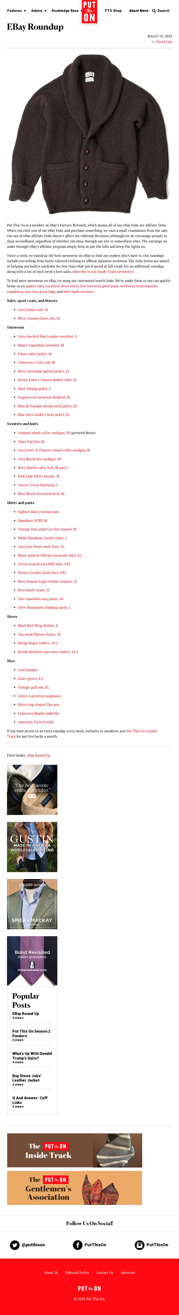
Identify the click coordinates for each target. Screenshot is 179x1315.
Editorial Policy (77, 1272)
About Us (51, 1272)
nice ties (31, 291)
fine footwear (90, 286)
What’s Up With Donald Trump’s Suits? (32, 1055)
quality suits (35, 286)
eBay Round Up (38, 755)
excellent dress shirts (62, 286)
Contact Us (104, 1272)
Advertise (127, 1272)
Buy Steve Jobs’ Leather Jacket (26, 1078)
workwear (127, 286)
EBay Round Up (25, 1013)
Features (14, 11)
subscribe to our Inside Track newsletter (103, 271)
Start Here (138, 10)
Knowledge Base (65, 11)
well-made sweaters (78, 291)
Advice (36, 11)
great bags (47, 291)
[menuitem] (15, 11)
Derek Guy (164, 41)
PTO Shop (113, 11)
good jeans (110, 286)
